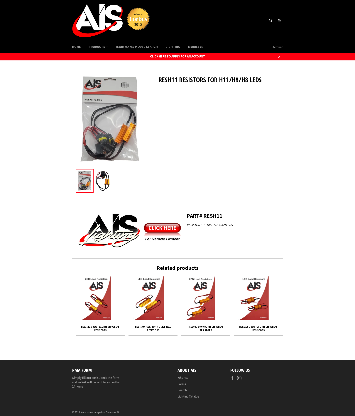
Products (97, 47)
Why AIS (183, 378)
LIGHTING (173, 47)
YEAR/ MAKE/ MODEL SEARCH (137, 47)
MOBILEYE (195, 47)
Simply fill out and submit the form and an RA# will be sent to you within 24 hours (96, 382)
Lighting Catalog (188, 396)
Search (182, 390)
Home (76, 47)
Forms (182, 384)
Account (278, 47)
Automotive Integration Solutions (98, 412)
